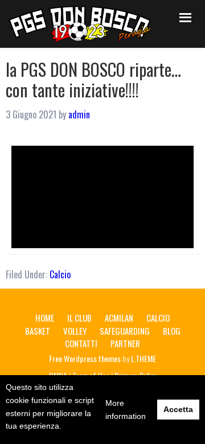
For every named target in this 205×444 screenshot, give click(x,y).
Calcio (60, 274)
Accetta (178, 409)
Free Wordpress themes (85, 358)
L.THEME (143, 358)
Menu (183, 15)
